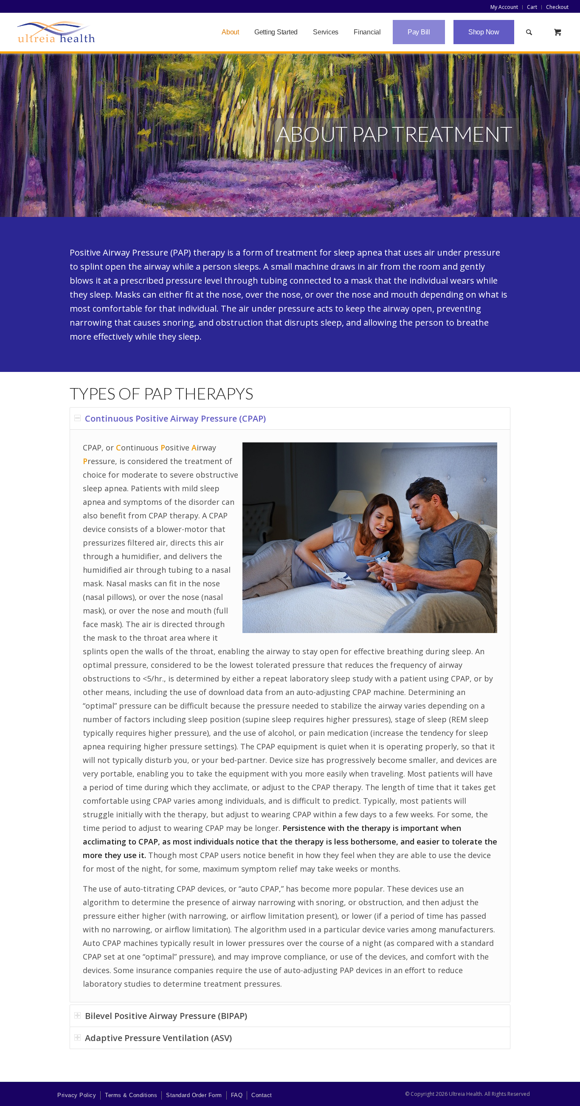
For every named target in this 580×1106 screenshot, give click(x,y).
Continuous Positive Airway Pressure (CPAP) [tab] (175, 418)
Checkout (557, 7)
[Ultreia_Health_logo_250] (56, 32)
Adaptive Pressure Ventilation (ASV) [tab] (158, 1038)
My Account (504, 7)
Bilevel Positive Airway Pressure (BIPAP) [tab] (166, 1016)
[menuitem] (504, 7)
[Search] (529, 32)
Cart (532, 7)
